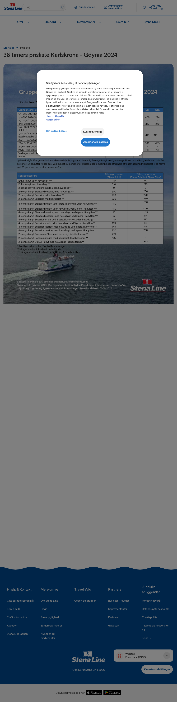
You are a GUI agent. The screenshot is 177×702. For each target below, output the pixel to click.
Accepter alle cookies (95, 141)
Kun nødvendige (92, 131)
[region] (90, 113)
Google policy (53, 119)
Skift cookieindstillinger (56, 131)
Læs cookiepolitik (55, 116)
